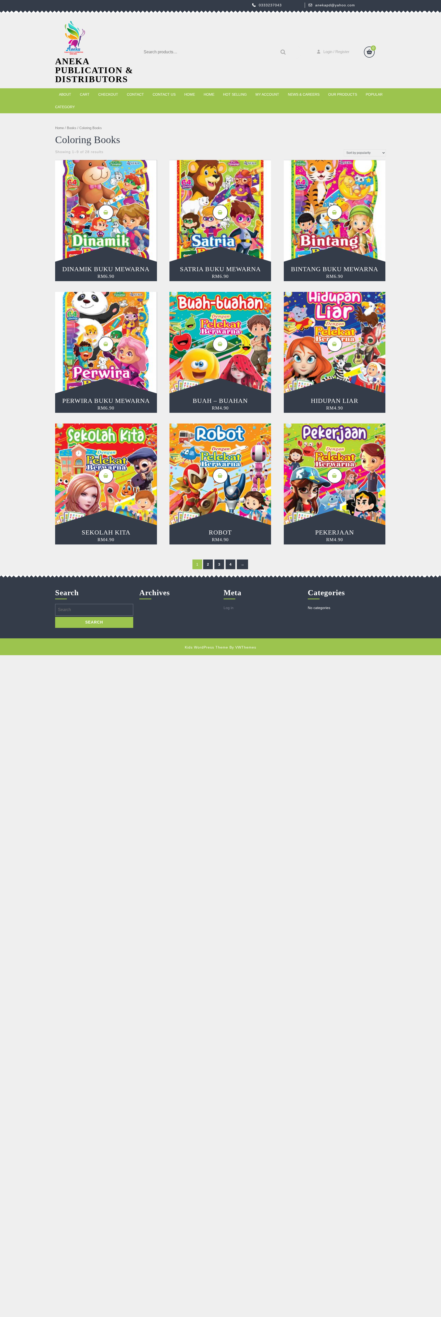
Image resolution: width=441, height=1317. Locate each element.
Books (71, 128)
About (65, 94)
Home (189, 94)
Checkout (108, 94)
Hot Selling (235, 94)
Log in (229, 608)
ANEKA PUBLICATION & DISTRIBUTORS (94, 70)
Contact (135, 94)
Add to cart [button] (106, 212)
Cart (85, 94)
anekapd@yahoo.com (335, 5)
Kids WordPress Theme (206, 647)
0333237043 (270, 5)
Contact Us (164, 94)
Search (281, 52)
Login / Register (336, 51)
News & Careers (304, 94)
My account (267, 94)
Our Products (342, 94)
